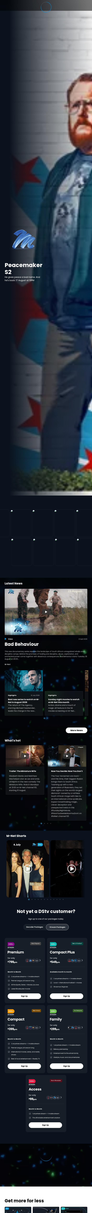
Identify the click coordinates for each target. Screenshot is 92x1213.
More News (76, 730)
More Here (47, 274)
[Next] (83, 868)
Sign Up (24, 996)
